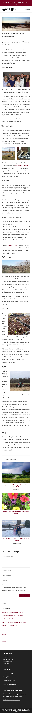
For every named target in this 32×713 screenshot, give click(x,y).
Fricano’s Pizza (12, 245)
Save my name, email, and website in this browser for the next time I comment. (14, 589)
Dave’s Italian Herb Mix (7, 619)
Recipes (4, 641)
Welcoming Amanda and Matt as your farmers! (16, 539)
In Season (4, 638)
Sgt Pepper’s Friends (21, 165)
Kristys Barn (7, 42)
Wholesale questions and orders (11, 700)
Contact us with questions (10, 685)
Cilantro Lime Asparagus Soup (9, 625)
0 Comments (7, 44)
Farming (26, 42)
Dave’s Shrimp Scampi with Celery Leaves (12, 616)
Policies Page (5, 710)
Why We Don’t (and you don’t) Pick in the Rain (16, 486)
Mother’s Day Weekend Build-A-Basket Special (16, 512)
